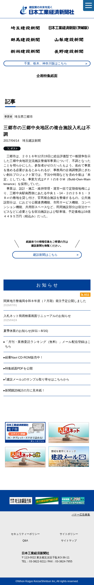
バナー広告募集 (81, 514)
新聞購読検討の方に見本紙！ (25, 390)
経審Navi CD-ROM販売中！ (24, 357)
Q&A (25, 540)
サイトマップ (69, 540)
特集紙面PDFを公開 (19, 368)
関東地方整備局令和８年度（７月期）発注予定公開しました (44, 301)
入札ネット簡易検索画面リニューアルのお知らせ (37, 316)
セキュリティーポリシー (25, 534)
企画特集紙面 (47, 76)
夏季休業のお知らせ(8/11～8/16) (25, 331)
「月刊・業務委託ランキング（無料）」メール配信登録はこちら (48, 344)
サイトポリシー (69, 534)
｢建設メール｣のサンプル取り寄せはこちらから (37, 379)
